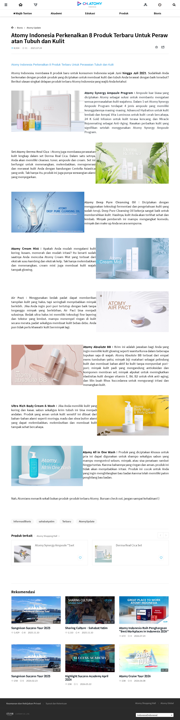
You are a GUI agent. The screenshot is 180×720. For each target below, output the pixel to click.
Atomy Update (33, 27)
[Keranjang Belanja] (35, 5)
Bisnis (20, 27)
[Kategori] (6, 5)
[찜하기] (80, 557)
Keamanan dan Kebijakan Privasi (23, 703)
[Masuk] (160, 5)
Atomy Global (167, 703)
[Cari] (174, 5)
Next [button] (166, 535)
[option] (49, 552)
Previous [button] (160, 535)
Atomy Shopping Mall (47, 535)
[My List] (145, 5)
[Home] (20, 5)
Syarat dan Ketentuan (56, 703)
